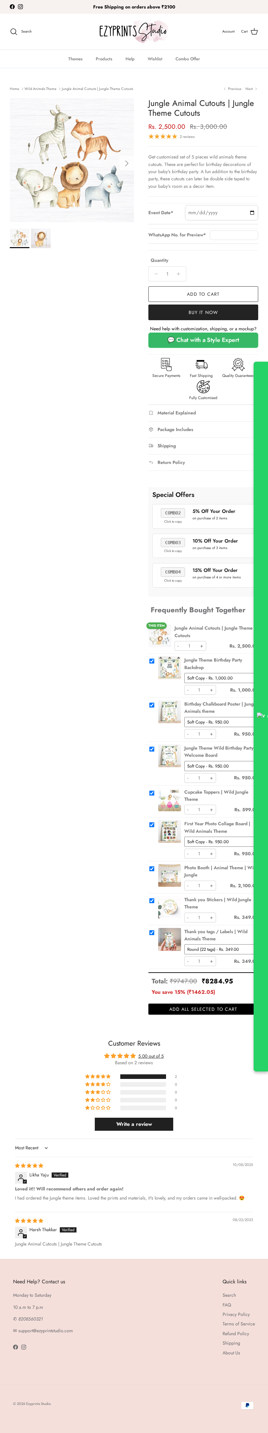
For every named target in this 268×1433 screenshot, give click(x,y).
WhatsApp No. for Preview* (177, 235)
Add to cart (203, 294)
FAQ (227, 1305)
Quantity (159, 260)
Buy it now (203, 312)
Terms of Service (239, 1324)
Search (229, 1295)
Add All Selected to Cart (203, 1009)
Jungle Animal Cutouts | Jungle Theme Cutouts (97, 88)
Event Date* (160, 213)
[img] (29, 1165)
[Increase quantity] (180, 274)
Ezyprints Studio (38, 1403)
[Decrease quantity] (154, 274)
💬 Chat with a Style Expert (203, 340)
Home (14, 88)
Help (130, 59)
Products (104, 59)
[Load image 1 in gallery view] (72, 160)
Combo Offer (188, 59)
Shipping (231, 1343)
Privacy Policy (236, 1314)
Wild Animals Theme (41, 88)
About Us (231, 1353)
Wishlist (155, 59)
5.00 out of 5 (151, 1056)
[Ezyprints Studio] (134, 31)
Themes (75, 59)
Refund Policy (236, 1333)
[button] (98, 1076)
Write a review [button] (134, 1124)
